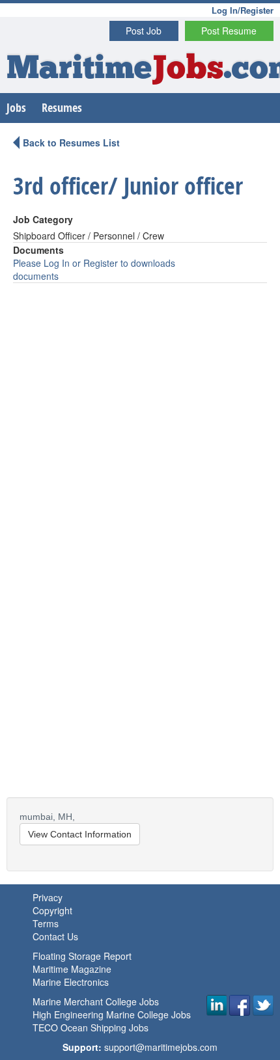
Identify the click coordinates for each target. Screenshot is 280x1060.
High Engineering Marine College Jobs (112, 1014)
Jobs (16, 108)
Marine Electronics (71, 981)
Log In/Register (242, 10)
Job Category (43, 219)
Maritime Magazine (72, 968)
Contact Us (55, 936)
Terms (46, 923)
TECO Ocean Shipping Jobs (90, 1027)
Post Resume (229, 30)
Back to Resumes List (71, 142)
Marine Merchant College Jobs (96, 1001)
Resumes (62, 108)
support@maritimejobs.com (160, 1046)
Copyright (52, 910)
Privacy (48, 897)
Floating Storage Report (82, 955)
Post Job (143, 30)
